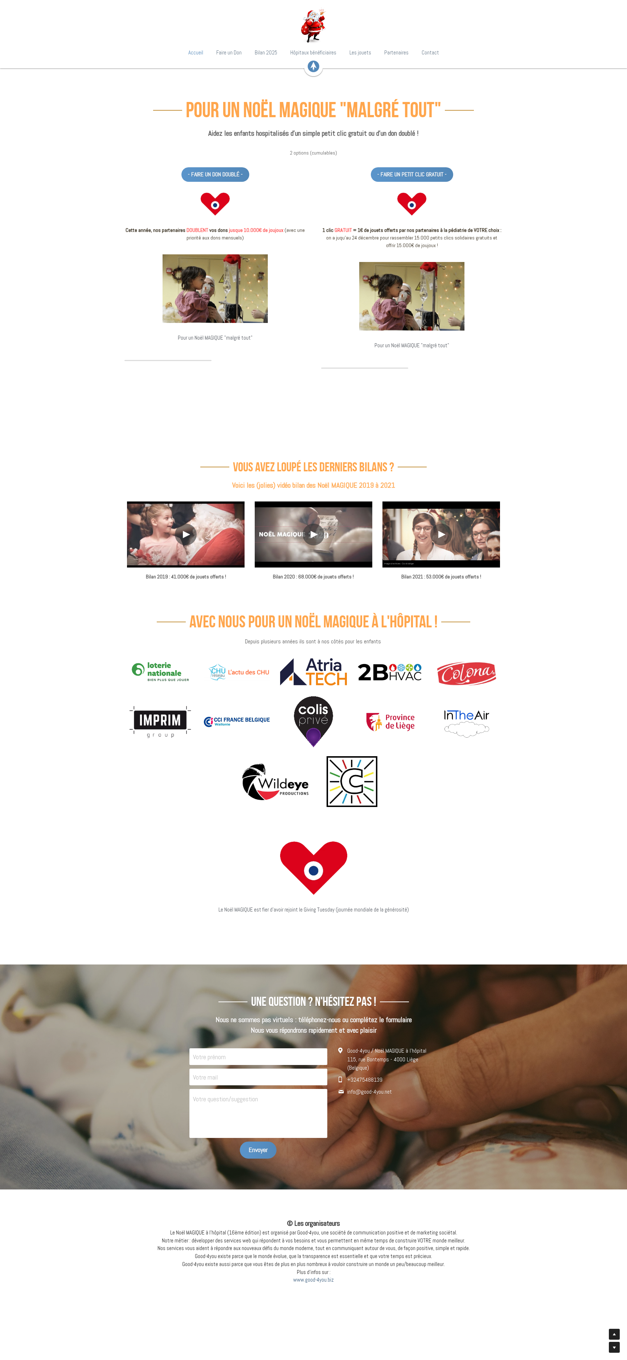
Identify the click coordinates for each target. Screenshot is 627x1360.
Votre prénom (209, 1057)
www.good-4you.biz (313, 1279)
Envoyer (258, 1150)
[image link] (313, 25)
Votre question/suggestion (225, 1099)
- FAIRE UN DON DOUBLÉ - (215, 174)
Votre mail (205, 1077)
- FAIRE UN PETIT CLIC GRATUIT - (412, 174)
